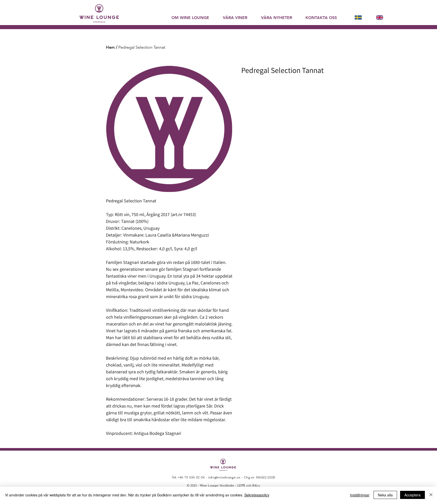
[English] (383, 17)
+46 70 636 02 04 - (193, 477)
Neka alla (385, 494)
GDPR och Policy (248, 485)
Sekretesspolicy (256, 494)
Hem (110, 47)
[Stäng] (431, 495)
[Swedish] (361, 17)
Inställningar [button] (359, 494)
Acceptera (412, 494)
